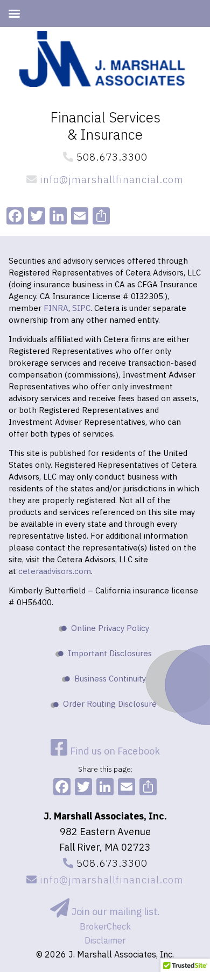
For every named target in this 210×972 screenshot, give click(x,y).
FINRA (56, 308)
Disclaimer (105, 940)
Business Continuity (110, 678)
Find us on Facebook (114, 751)
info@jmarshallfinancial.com (110, 179)
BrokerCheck (105, 926)
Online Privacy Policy (110, 628)
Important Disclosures (110, 653)
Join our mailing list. (114, 911)
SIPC (81, 308)
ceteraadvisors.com (54, 571)
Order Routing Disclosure (110, 704)
